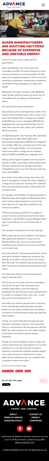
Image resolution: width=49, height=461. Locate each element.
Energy (27, 371)
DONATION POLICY (13, 420)
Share (43, 381)
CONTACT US (35, 414)
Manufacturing (8, 371)
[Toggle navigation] (43, 5)
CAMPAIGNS (36, 420)
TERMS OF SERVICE (13, 417)
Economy (19, 371)
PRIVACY (35, 417)
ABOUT (13, 414)
